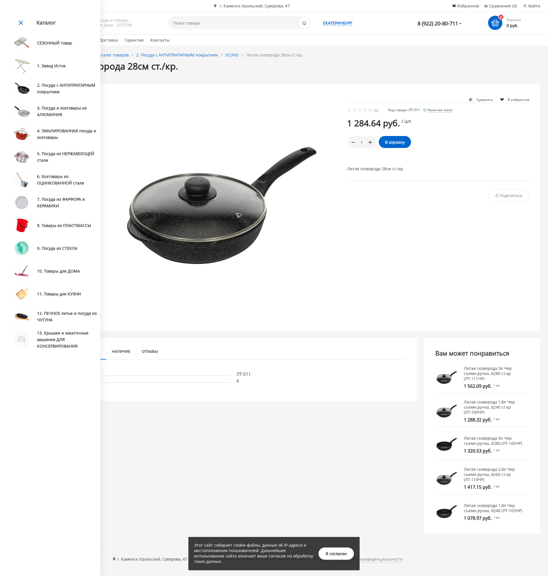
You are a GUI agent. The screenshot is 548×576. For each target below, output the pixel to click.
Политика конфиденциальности (371, 559)
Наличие (121, 351)
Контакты (160, 40)
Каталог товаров (112, 55)
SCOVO (232, 55)
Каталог (46, 22)
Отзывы (150, 351)
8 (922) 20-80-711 (438, 23)
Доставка (109, 40)
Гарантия (134, 40)
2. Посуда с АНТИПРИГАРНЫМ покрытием (177, 55)
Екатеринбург (337, 23)
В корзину (395, 142)
